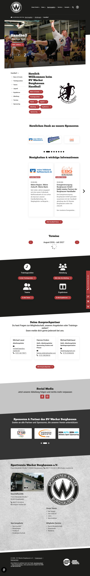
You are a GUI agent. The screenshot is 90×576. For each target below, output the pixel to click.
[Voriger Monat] (31, 242)
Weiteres (51, 531)
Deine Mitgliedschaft (55, 526)
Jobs (50, 516)
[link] (41, 190)
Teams (32, 102)
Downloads (52, 528)
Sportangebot (51, 7)
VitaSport (15, 531)
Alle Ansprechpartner (44, 367)
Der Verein (51, 511)
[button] (44, 151)
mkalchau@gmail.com (67, 351)
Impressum (38, 558)
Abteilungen (38, 17)
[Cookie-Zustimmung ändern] (4, 569)
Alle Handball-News (53, 222)
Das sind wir (52, 514)
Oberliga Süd (18, 39)
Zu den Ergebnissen (62, 297)
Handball (19, 35)
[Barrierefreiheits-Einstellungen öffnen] (77, 7)
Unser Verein (35, 7)
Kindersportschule (18, 533)
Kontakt (67, 7)
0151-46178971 (20, 353)
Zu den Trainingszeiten (26, 278)
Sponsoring (34, 112)
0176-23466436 (68, 353)
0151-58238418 (44, 355)
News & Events (34, 92)
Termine (15, 100)
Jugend (42, 102)
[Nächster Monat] (77, 242)
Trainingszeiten (35, 97)
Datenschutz (14, 560)
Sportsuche (16, 526)
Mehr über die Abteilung (62, 278)
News (42, 7)
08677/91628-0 (51, 468)
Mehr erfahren (16, 44)
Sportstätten (52, 518)
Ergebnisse (45, 107)
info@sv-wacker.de (66, 468)
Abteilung (33, 107)
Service (60, 7)
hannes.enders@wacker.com (46, 353)
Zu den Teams (26, 297)
